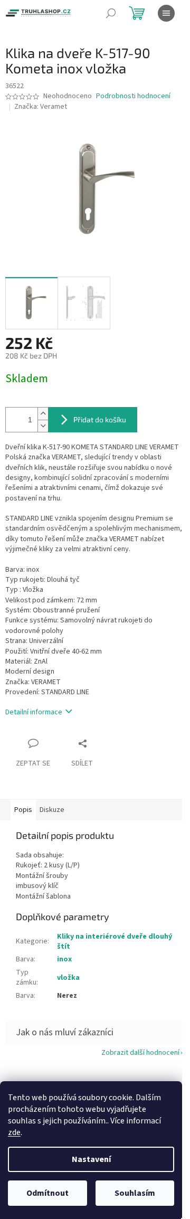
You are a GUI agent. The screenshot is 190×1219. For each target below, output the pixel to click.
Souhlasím (135, 1193)
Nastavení (91, 1159)
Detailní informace (33, 712)
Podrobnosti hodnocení (133, 96)
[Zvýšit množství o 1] (42, 414)
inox (64, 959)
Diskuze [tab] (52, 810)
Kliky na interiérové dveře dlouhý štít (114, 941)
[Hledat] (110, 13)
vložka (68, 977)
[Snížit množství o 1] (42, 426)
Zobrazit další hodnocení (140, 1052)
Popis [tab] (23, 810)
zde (14, 1132)
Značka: (40, 106)
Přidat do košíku (99, 419)
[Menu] (166, 13)
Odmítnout (47, 1193)
